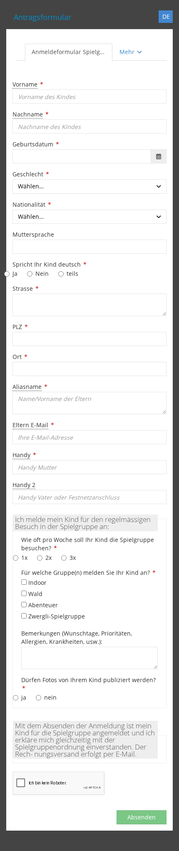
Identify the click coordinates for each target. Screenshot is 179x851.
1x (24, 558)
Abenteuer (42, 605)
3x (73, 558)
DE (166, 16)
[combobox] (89, 186)
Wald (34, 594)
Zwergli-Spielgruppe (56, 616)
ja (23, 697)
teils (72, 273)
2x (48, 558)
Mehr (127, 52)
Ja (14, 273)
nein (50, 697)
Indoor (37, 582)
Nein (42, 273)
